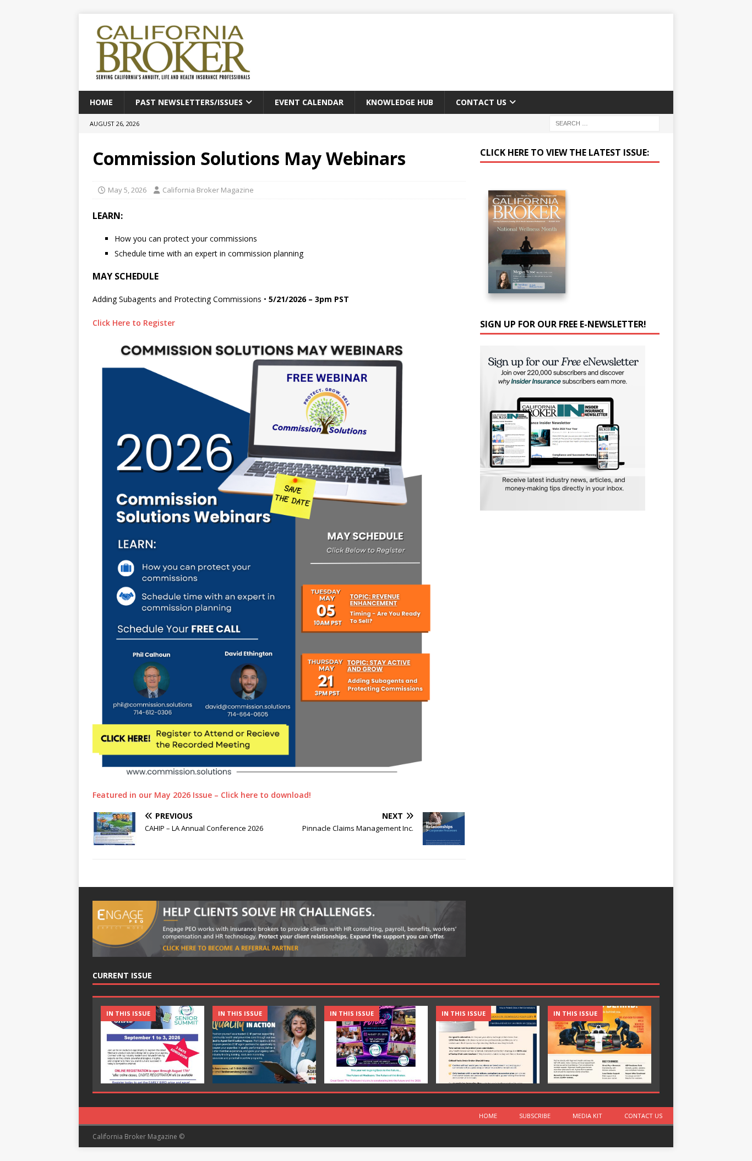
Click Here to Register (133, 322)
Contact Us (481, 102)
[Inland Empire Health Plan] (264, 1044)
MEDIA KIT (587, 1115)
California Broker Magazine (208, 190)
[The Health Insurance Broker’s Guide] (488, 1044)
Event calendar (309, 102)
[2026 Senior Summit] (152, 1044)
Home (101, 102)
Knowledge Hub (399, 102)
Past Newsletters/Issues (189, 102)
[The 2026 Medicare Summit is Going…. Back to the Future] (376, 1044)
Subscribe (535, 1115)
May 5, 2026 (127, 190)
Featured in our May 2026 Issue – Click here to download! (201, 795)
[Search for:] (604, 123)
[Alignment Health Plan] (599, 1044)
